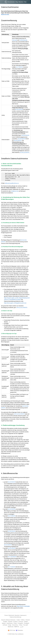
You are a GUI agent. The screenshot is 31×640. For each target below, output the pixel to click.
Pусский (25, 625)
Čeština (23, 619)
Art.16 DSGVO (11, 509)
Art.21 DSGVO (8, 544)
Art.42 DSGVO (17, 140)
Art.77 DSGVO (11, 566)
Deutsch (28, 619)
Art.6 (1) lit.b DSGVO (19, 414)
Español (10, 621)
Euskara (15, 621)
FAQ (25, 2)
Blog (17, 2)
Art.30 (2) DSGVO (24, 152)
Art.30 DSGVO (25, 135)
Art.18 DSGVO (11, 531)
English (5, 621)
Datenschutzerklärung (15, 617)
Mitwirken (21, 2)
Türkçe (20, 625)
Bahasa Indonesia (10, 619)
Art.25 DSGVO (21, 138)
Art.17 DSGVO (11, 516)
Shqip (9, 625)
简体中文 (16, 626)
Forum (6, 615)
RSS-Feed (12, 630)
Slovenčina (15, 625)
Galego (26, 621)
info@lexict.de (14, 191)
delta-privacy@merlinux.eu (12, 183)
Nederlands (10, 623)
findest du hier (5, 14)
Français (21, 621)
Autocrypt (14, 40)
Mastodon (20, 630)
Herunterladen (11, 2)
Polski (15, 623)
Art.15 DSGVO (11, 482)
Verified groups (23, 40)
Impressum (23, 615)
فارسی (21, 626)
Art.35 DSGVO (19, 109)
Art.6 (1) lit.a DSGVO (22, 307)
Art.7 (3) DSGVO (12, 556)
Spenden (17, 615)
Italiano (4, 623)
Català (18, 619)
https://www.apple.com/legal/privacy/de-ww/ (15, 303)
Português (20, 623)
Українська (10, 626)
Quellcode (11, 615)
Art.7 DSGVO (19, 67)
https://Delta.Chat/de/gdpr (23, 606)
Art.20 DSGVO (11, 548)
